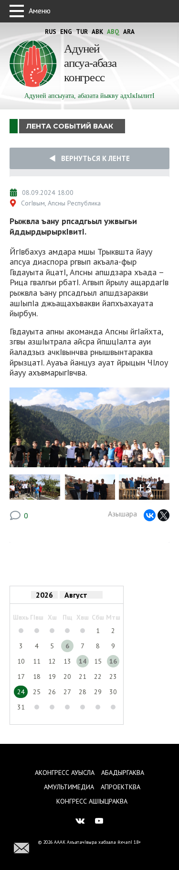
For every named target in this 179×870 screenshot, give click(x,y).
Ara (129, 31)
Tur (82, 31)
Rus (50, 31)
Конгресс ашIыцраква (91, 801)
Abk (97, 31)
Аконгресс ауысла (65, 772)
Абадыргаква (122, 772)
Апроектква (120, 787)
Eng (66, 31)
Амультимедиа (69, 787)
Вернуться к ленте (92, 158)
